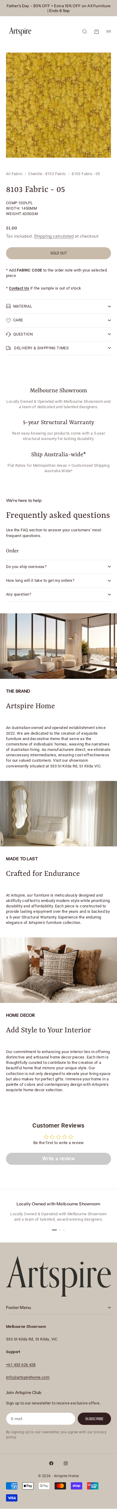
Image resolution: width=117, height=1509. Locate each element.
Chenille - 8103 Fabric (47, 174)
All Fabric (14, 174)
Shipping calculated (54, 236)
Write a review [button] (58, 1158)
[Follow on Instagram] (65, 1463)
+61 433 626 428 (21, 1364)
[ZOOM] (109, 149)
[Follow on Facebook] (51, 1463)
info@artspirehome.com (28, 1377)
